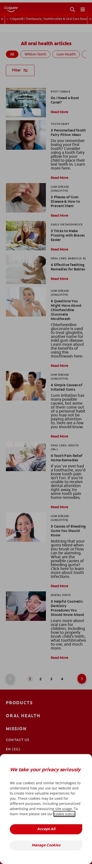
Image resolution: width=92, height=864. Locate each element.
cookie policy (64, 813)
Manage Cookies (46, 845)
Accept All (46, 829)
